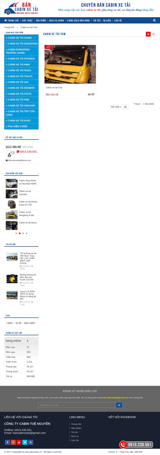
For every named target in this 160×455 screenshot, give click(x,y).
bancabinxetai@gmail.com (19, 160)
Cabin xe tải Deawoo (21, 88)
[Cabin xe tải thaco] (12, 225)
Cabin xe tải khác (19, 120)
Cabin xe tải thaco (28, 222)
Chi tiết (91, 94)
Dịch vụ (75, 436)
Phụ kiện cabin (17, 126)
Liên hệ (118, 20)
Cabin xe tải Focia (19, 94)
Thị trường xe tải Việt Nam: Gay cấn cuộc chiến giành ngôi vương (28, 258)
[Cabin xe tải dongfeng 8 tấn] (12, 215)
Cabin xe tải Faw (54, 87)
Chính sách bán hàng (78, 20)
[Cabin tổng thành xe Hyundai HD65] (12, 183)
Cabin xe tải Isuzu (19, 70)
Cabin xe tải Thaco (19, 76)
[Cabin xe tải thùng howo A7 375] (12, 204)
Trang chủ (13, 20)
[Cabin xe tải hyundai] (12, 194)
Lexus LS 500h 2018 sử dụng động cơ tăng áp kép (28, 295)
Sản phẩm (41, 20)
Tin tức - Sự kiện (102, 20)
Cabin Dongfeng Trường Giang (18, 51)
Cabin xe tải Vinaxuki (21, 105)
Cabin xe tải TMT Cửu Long (20, 113)
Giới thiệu (27, 20)
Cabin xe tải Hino (18, 64)
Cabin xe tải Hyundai (21, 58)
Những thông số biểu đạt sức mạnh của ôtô (28, 277)
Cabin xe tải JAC (18, 82)
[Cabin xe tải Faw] (70, 64)
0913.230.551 (28, 151)
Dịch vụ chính (56, 20)
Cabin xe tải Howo (19, 37)
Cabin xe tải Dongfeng (22, 43)
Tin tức (74, 432)
